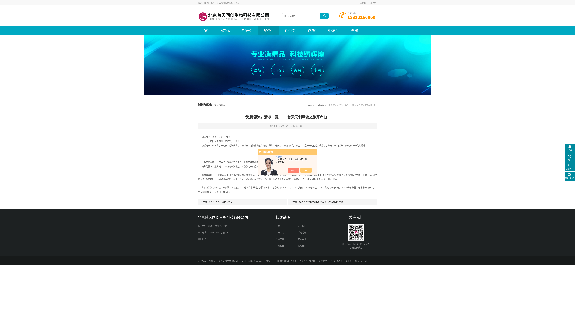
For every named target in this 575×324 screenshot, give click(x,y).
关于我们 (225, 30)
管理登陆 (323, 261)
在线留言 (361, 3)
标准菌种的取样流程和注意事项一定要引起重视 (321, 201)
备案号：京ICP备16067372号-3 (281, 261)
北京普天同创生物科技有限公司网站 (223, 3)
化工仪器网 (346, 261)
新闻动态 (268, 30)
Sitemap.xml (361, 261)
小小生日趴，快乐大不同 (220, 201)
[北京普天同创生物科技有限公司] (234, 16)
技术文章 (290, 30)
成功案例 (311, 30)
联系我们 (373, 3)
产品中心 (247, 30)
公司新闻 (320, 105)
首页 (206, 30)
